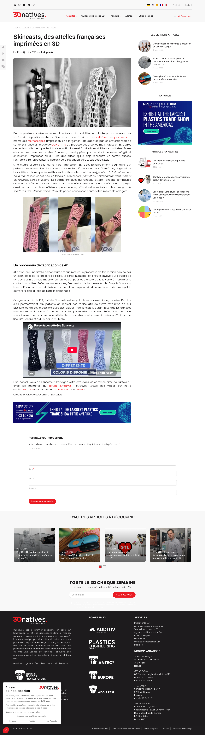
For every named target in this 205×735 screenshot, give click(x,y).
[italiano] (166, 5)
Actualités (70, 16)
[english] (153, 5)
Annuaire (115, 16)
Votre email (78, 594)
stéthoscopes (36, 141)
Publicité (176, 5)
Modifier (32, 721)
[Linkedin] (3, 54)
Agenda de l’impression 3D (148, 632)
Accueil (16, 28)
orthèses (101, 137)
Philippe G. (47, 52)
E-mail (32, 478)
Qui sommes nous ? (99, 728)
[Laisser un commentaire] (3, 66)
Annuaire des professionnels (148, 625)
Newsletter (139, 638)
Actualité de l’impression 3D (35, 28)
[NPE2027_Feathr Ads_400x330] (165, 123)
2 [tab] (104, 567)
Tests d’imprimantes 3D (146, 629)
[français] (161, 5)
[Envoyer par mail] (3, 60)
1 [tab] (100, 567)
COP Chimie (58, 144)
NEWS (53, 28)
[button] (6, 730)
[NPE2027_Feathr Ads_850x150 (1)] (72, 412)
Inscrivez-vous (124, 594)
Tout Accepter (52, 721)
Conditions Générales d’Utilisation (126, 728)
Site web (32, 488)
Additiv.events (61, 663)
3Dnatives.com (42, 663)
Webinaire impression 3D (147, 641)
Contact (188, 5)
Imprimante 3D (142, 622)
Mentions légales (151, 728)
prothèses (120, 137)
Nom (31, 469)
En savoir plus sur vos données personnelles (23, 712)
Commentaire (35, 448)
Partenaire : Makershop (182, 728)
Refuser (12, 721)
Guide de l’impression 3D (93, 16)
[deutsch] (148, 5)
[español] (157, 5)
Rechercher (186, 16)
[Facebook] (3, 48)
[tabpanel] (34, 545)
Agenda (128, 16)
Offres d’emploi (146, 16)
